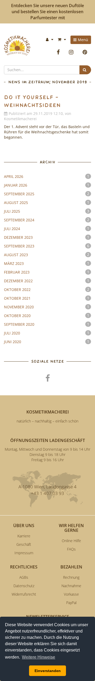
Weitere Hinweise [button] (38, 657)
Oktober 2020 (46, 315)
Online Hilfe (71, 540)
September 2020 (46, 324)
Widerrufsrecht (24, 594)
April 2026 (46, 176)
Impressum (24, 552)
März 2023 (46, 263)
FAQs (71, 549)
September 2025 (46, 193)
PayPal (71, 602)
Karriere (23, 535)
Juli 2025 (46, 211)
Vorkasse (71, 594)
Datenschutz (23, 585)
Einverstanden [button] (48, 671)
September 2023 (46, 246)
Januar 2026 (46, 185)
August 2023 (46, 254)
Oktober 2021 (46, 298)
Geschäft (23, 544)
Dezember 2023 (46, 237)
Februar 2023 (46, 272)
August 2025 (46, 202)
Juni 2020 (46, 341)
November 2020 (46, 306)
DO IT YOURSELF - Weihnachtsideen (32, 101)
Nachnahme (71, 585)
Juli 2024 (46, 228)
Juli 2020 (46, 332)
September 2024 (46, 219)
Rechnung (71, 577)
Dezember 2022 (46, 280)
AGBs (23, 577)
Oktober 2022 (46, 289)
